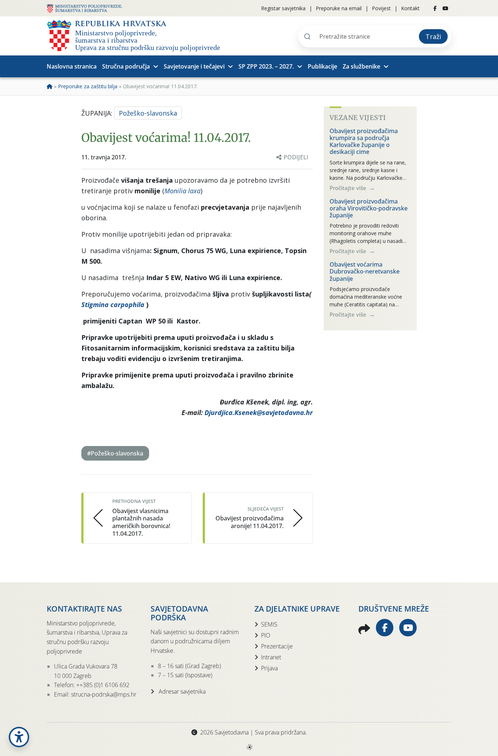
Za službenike (361, 66)
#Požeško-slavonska (115, 453)
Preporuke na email (339, 8)
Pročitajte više (349, 187)
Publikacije (322, 66)
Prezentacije (277, 646)
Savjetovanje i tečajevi (194, 66)
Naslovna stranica (72, 66)
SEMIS (269, 624)
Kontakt (410, 8)
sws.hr (249, 747)
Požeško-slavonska (148, 113)
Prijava (269, 668)
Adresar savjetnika (181, 691)
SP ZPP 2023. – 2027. (266, 66)
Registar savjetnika (283, 8)
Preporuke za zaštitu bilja (87, 86)
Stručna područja (126, 66)
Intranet (271, 657)
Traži (433, 36)
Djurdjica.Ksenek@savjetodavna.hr (259, 412)
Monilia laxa (182, 190)
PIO (265, 635)
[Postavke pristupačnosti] (19, 737)
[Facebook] (435, 8)
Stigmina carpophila (112, 304)
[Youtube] (445, 8)
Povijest (381, 8)
